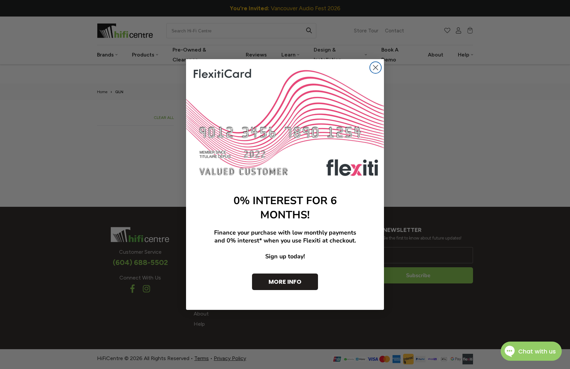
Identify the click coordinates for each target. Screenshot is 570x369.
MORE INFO (285, 281)
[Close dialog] (375, 67)
